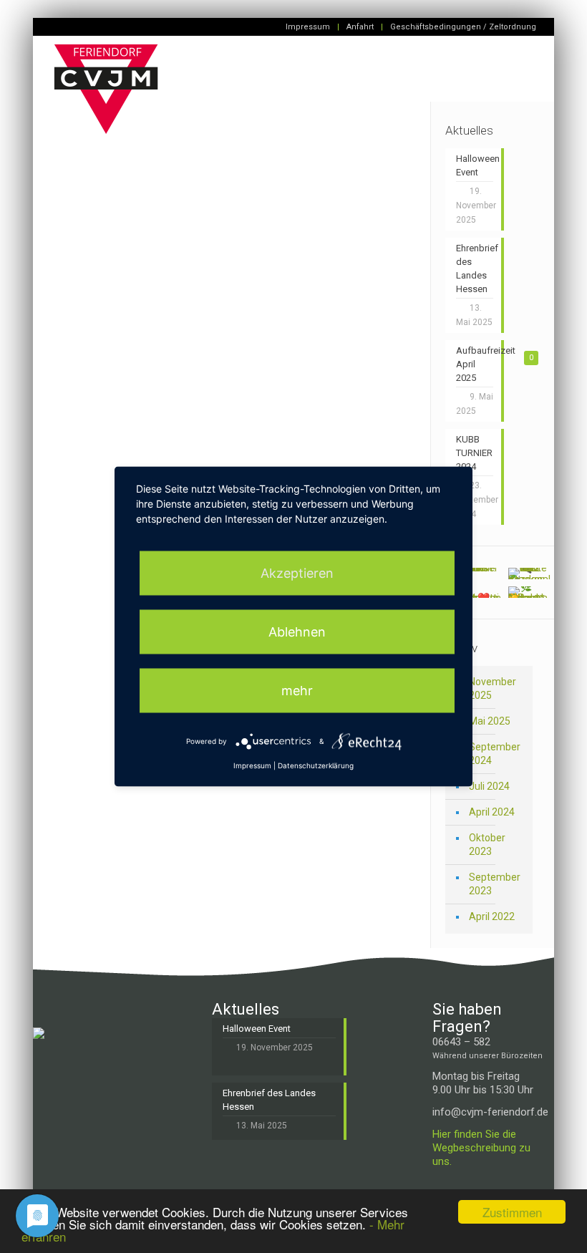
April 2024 (492, 812)
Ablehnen (297, 631)
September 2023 (494, 883)
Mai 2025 (489, 721)
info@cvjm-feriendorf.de (490, 1112)
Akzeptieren (297, 573)
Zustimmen (512, 1212)
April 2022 (492, 916)
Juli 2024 (489, 786)
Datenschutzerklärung (316, 765)
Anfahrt (360, 27)
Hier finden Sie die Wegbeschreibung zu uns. (481, 1148)
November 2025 (492, 688)
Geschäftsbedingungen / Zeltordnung (463, 27)
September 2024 (494, 753)
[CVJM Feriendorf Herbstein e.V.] (106, 98)
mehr (297, 690)
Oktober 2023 (487, 844)
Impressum (308, 27)
